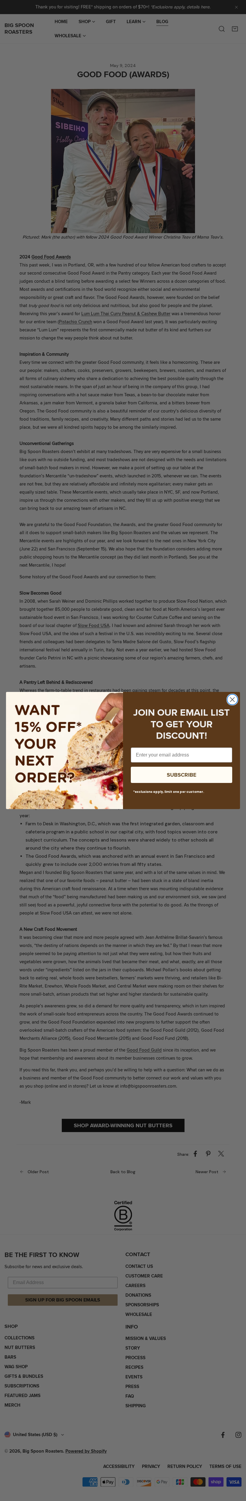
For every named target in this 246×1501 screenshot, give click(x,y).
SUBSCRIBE (181, 775)
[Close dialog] (232, 699)
